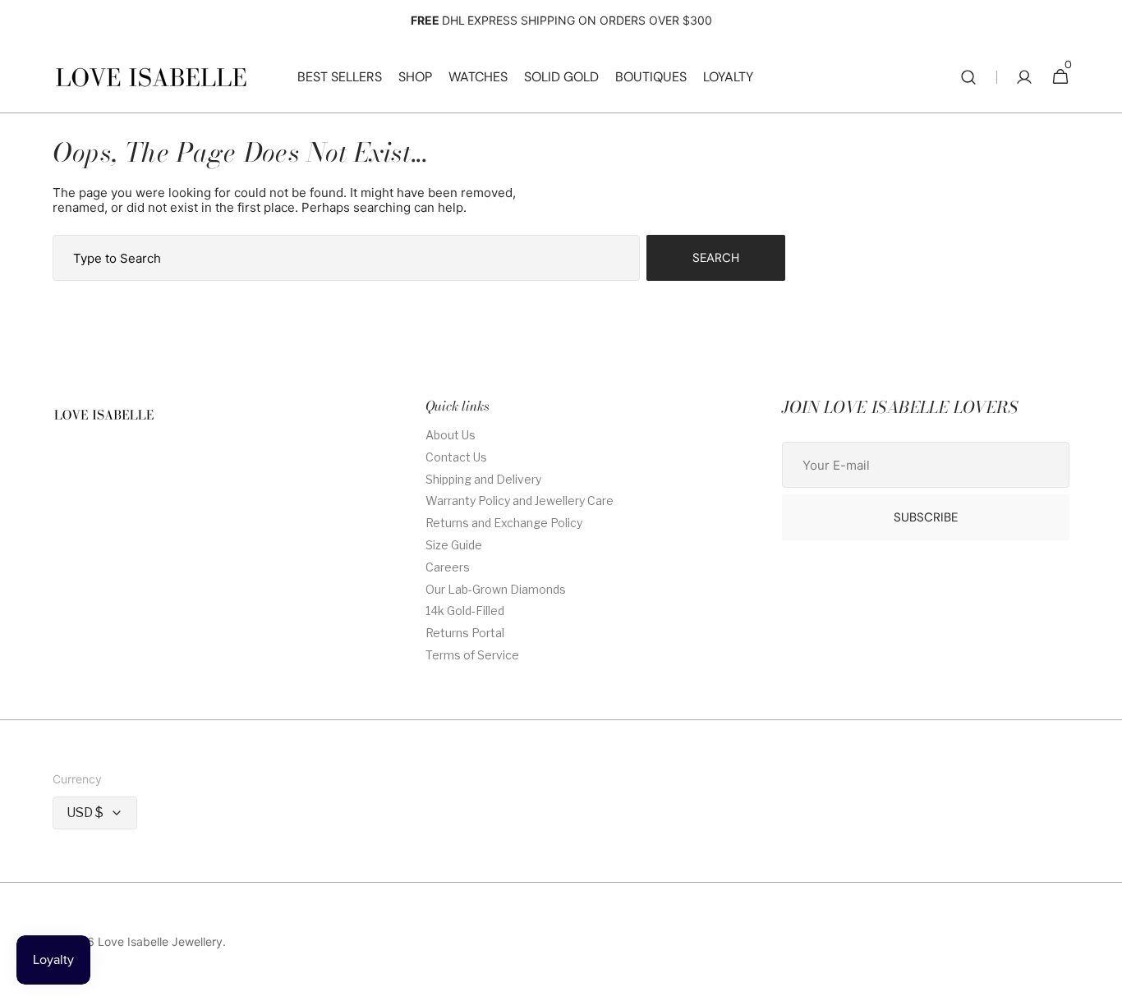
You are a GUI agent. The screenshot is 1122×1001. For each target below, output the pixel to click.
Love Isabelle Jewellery (160, 941)
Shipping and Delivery (483, 479)
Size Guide (453, 545)
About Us (450, 435)
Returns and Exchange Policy (503, 523)
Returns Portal (464, 633)
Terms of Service (472, 655)
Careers (447, 567)
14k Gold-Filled (464, 611)
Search (715, 258)
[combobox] (346, 258)
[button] (968, 77)
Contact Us (456, 457)
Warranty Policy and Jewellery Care (519, 500)
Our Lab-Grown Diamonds (495, 589)
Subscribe (926, 517)
